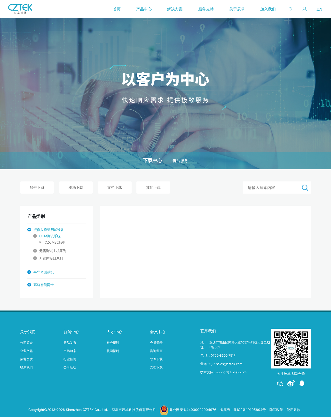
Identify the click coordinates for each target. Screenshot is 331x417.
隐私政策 (276, 410)
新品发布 (69, 342)
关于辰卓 (237, 9)
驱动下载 (76, 187)
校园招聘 (113, 351)
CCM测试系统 (50, 236)
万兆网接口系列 (51, 258)
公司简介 (26, 342)
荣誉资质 (26, 359)
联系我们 (26, 367)
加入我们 (268, 9)
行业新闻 (69, 359)
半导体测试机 (43, 272)
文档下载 (114, 187)
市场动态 (69, 351)
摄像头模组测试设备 (48, 230)
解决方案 (175, 9)
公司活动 (69, 367)
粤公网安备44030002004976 (192, 410)
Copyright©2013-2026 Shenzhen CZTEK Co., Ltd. (68, 410)
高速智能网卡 (43, 285)
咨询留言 (156, 351)
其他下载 (153, 187)
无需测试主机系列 (52, 251)
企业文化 (26, 351)
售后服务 (180, 161)
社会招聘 (113, 342)
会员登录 (156, 342)
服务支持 (206, 9)
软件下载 (37, 187)
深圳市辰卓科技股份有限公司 (134, 410)
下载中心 (152, 160)
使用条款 (293, 410)
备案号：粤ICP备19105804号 (243, 410)
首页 (117, 9)
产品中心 (144, 9)
